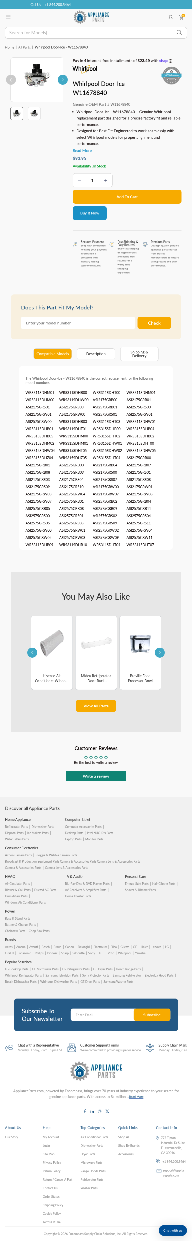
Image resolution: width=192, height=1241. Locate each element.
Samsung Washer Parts (118, 982)
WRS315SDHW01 (107, 443)
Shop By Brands (129, 1146)
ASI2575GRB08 (71, 508)
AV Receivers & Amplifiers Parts (85, 890)
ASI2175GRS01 (38, 407)
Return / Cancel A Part (57, 1180)
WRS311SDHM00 (40, 400)
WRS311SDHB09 (39, 545)
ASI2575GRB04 (138, 501)
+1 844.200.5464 (174, 1162)
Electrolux (100, 947)
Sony (91, 953)
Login (46, 1146)
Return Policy (51, 1171)
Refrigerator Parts (16, 827)
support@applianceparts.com (174, 1173)
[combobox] (95, 32)
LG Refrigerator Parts (76, 969)
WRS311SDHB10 (73, 545)
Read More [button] (82, 150)
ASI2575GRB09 (105, 508)
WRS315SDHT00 (140, 443)
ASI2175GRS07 (105, 479)
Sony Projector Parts (95, 975)
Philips (39, 953)
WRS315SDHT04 (106, 458)
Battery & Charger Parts (20, 925)
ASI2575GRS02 (105, 516)
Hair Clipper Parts (163, 884)
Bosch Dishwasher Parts (20, 982)
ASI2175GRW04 (72, 494)
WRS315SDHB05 (39, 436)
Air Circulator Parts (17, 884)
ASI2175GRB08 (38, 472)
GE (135, 947)
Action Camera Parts (18, 855)
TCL (101, 953)
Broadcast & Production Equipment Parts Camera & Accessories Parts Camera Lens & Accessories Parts (72, 861)
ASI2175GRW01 (39, 414)
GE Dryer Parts (102, 969)
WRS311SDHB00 (73, 392)
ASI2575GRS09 (105, 523)
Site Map (48, 1154)
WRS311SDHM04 (140, 392)
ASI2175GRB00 (105, 400)
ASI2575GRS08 (71, 523)
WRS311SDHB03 (73, 421)
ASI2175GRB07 (138, 465)
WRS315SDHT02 (106, 436)
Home (9, 47)
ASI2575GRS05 (38, 523)
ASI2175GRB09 (71, 472)
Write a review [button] (96, 776)
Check (154, 323)
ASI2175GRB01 (138, 400)
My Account (51, 1137)
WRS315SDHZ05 (73, 458)
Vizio (111, 953)
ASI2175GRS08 (138, 479)
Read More (136, 1097)
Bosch (46, 947)
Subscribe (152, 1014)
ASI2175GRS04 (71, 479)
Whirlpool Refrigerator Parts (23, 975)
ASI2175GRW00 (72, 414)
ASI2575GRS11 (138, 523)
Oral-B (9, 953)
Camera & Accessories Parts (23, 868)
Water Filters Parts (17, 839)
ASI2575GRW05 (39, 537)
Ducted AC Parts (45, 890)
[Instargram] (99, 1111)
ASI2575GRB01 (105, 407)
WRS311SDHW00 (73, 400)
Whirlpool (124, 953)
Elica (113, 947)
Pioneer (52, 953)
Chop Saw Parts (39, 931)
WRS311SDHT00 (106, 392)
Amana (21, 947)
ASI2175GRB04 (105, 465)
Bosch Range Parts (128, 969)
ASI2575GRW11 (139, 537)
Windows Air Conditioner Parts (25, 902)
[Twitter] (107, 1111)
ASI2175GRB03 (71, 465)
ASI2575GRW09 (106, 537)
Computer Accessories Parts (83, 827)
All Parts (24, 47)
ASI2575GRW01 (139, 414)
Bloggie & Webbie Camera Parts (56, 855)
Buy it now (89, 213)
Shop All (124, 1137)
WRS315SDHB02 (140, 436)
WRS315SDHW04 (40, 450)
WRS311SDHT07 (140, 545)
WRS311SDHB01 (39, 429)
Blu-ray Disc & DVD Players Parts (87, 884)
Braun (58, 947)
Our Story (11, 1137)
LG (167, 947)
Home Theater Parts (78, 896)
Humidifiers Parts (16, 896)
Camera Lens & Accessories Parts (66, 868)
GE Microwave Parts (45, 969)
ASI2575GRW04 (139, 530)
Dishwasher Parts (43, 827)
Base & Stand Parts (17, 918)
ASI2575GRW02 (106, 530)
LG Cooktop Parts (16, 969)
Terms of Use (51, 1222)
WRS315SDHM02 (40, 443)
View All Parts (96, 705)
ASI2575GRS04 (138, 516)
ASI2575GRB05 (38, 508)
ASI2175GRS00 (71, 407)
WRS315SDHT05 (73, 450)
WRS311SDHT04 (106, 545)
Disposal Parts (14, 833)
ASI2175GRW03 (39, 494)
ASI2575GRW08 (72, 537)
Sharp (65, 953)
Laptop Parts (73, 839)
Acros (8, 947)
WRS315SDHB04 (140, 429)
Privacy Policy (52, 1163)
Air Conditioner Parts (94, 1137)
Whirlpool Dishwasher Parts (58, 982)
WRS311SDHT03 (106, 421)
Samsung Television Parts (62, 975)
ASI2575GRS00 (138, 407)
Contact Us (50, 1188)
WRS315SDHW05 (141, 450)
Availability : (83, 166)
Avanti (33, 947)
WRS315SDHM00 (73, 436)
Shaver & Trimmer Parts (140, 890)
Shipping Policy (53, 1205)
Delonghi (84, 947)
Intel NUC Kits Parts (100, 833)
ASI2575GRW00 (39, 421)
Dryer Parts (87, 1154)
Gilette (124, 947)
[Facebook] (84, 1111)
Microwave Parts (91, 1163)
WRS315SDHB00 (106, 429)
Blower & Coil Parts (17, 890)
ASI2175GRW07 (106, 494)
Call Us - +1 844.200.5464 (50, 4)
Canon (69, 947)
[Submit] (179, 32)
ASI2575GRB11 (138, 508)
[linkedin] (92, 1111)
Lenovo (156, 947)
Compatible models (52, 354)
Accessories (126, 1154)
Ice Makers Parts (37, 833)
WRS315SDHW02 (107, 450)
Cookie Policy (52, 1214)
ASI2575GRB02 (105, 501)
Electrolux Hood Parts (159, 975)
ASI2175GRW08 (139, 494)
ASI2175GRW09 (39, 501)
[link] (182, 1214)
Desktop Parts (74, 833)
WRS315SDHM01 (73, 443)
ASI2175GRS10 (71, 487)
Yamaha (140, 953)
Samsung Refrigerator (127, 975)
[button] (173, 1230)
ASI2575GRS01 (105, 414)
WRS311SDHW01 (141, 421)
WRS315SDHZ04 (39, 458)
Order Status (51, 1197)
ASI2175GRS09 (38, 487)
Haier (144, 947)
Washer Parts (89, 1188)
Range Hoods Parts (93, 1171)
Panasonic (24, 953)
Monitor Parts (94, 839)
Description (96, 354)
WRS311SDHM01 (40, 392)
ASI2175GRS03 (38, 479)
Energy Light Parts (136, 884)
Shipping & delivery (139, 354)
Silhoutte (78, 953)
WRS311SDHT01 (73, 429)
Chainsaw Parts (15, 931)
